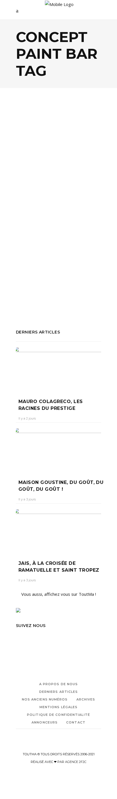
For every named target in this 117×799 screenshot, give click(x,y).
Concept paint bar (54, 282)
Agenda (29, 177)
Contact (75, 722)
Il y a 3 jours (27, 499)
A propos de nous (58, 684)
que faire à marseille (55, 297)
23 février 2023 (53, 211)
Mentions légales (58, 707)
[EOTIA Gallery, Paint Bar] (58, 142)
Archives (85, 699)
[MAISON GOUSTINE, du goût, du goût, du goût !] (58, 449)
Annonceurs (45, 722)
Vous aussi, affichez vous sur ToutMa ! (58, 594)
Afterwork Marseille (69, 266)
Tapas (84, 297)
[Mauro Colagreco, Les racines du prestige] (58, 368)
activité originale (32, 266)
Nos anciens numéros (45, 699)
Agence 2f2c (75, 762)
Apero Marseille (31, 274)
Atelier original (63, 274)
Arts (45, 177)
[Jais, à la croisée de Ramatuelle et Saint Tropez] (58, 530)
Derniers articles (58, 692)
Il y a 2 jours (27, 418)
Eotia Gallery (65, 289)
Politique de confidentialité (58, 715)
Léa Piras (28, 211)
